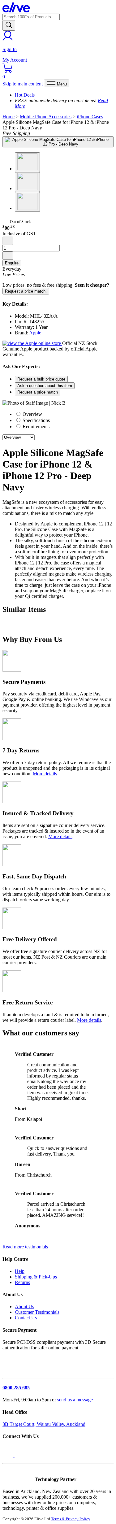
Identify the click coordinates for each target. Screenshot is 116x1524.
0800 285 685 (16, 1387)
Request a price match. (26, 291)
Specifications (35, 420)
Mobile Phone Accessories (45, 116)
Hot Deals (25, 95)
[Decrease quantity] (7, 241)
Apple (35, 332)
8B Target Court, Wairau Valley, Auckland (43, 1424)
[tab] (64, 414)
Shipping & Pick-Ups (36, 1276)
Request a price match (37, 392)
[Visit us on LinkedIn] (21, 1455)
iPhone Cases (90, 116)
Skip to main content (22, 83)
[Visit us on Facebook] (8, 1455)
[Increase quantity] (7, 255)
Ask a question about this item (44, 385)
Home (8, 116)
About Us (24, 1306)
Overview (31, 414)
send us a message (75, 1399)
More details (45, 773)
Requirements (35, 426)
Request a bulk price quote (41, 379)
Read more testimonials (25, 1246)
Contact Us (26, 1317)
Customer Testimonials (37, 1312)
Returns (22, 1282)
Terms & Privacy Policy (70, 1519)
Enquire (12, 263)
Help (19, 1271)
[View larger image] (58, 141)
